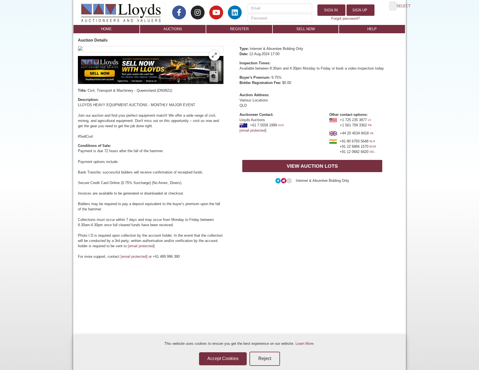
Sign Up (359, 10)
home (106, 29)
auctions (173, 29)
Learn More (304, 343)
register (239, 29)
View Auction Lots (312, 166)
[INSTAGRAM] (198, 12)
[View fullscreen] (214, 55)
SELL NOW (305, 29)
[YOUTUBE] (216, 12)
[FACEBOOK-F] (179, 12)
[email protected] (141, 246)
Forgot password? (345, 18)
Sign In (330, 10)
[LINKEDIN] (235, 12)
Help (372, 29)
